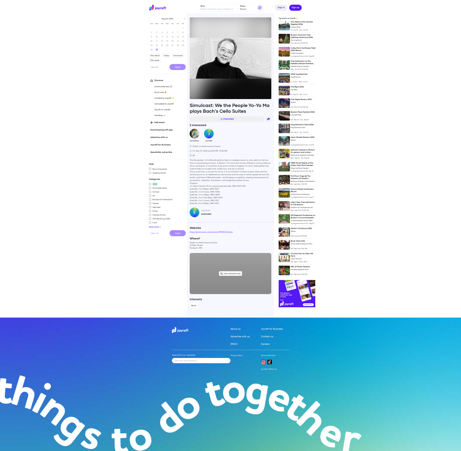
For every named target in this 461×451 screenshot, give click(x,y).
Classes (155, 203)
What (202, 6)
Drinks (155, 211)
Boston (243, 9)
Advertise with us (240, 336)
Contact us (267, 336)
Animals (155, 192)
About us (235, 328)
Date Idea (156, 207)
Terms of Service (268, 355)
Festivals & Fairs (159, 215)
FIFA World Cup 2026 (161, 219)
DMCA (234, 343)
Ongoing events (159, 173)
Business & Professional (162, 199)
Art (153, 196)
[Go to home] (158, 8)
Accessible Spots (159, 188)
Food (154, 222)
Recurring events (159, 169)
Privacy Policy (236, 355)
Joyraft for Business (272, 328)
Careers (265, 343)
